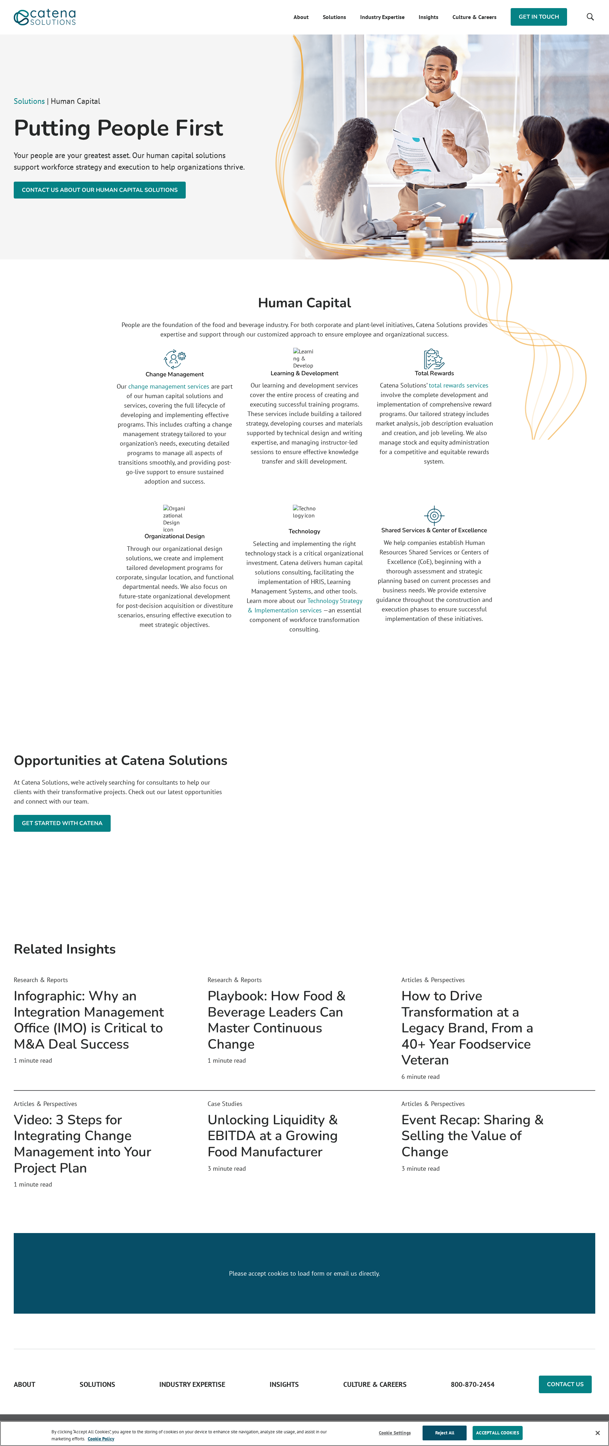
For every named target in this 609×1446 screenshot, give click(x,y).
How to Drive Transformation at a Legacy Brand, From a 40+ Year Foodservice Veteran (467, 1028)
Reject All (444, 1433)
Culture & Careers (475, 16)
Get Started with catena (62, 823)
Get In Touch (539, 17)
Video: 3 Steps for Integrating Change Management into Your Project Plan (82, 1144)
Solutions (334, 16)
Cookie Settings (395, 1433)
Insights (428, 16)
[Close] (597, 1433)
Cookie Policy (101, 1439)
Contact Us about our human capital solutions (100, 190)
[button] (590, 17)
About (301, 16)
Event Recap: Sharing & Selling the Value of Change (472, 1136)
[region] (304, 1433)
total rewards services (458, 385)
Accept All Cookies (497, 1433)
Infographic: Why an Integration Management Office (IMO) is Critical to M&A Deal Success (89, 1020)
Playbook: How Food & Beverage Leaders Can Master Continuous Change (277, 1020)
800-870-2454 (472, 1384)
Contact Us (565, 1384)
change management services (168, 386)
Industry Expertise (382, 16)
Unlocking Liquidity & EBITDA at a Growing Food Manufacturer (273, 1136)
